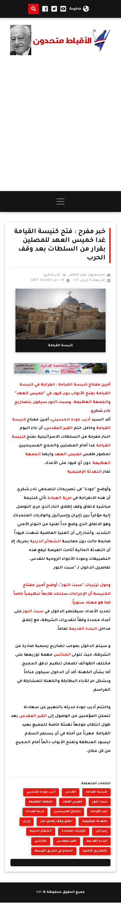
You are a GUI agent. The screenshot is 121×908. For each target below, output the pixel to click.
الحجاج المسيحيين (67, 811)
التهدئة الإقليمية (85, 472)
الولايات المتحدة (74, 831)
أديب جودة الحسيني (71, 420)
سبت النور (33, 612)
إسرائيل (101, 831)
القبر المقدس (59, 428)
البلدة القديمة (83, 629)
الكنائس (62, 655)
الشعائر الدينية (46, 542)
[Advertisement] (60, 123)
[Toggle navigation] (60, 201)
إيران (26, 821)
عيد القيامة (98, 811)
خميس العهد (68, 454)
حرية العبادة (60, 498)
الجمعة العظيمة (41, 801)
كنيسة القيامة (72, 385)
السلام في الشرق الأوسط (54, 850)
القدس (70, 792)
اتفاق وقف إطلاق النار (56, 821)
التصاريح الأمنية (95, 850)
